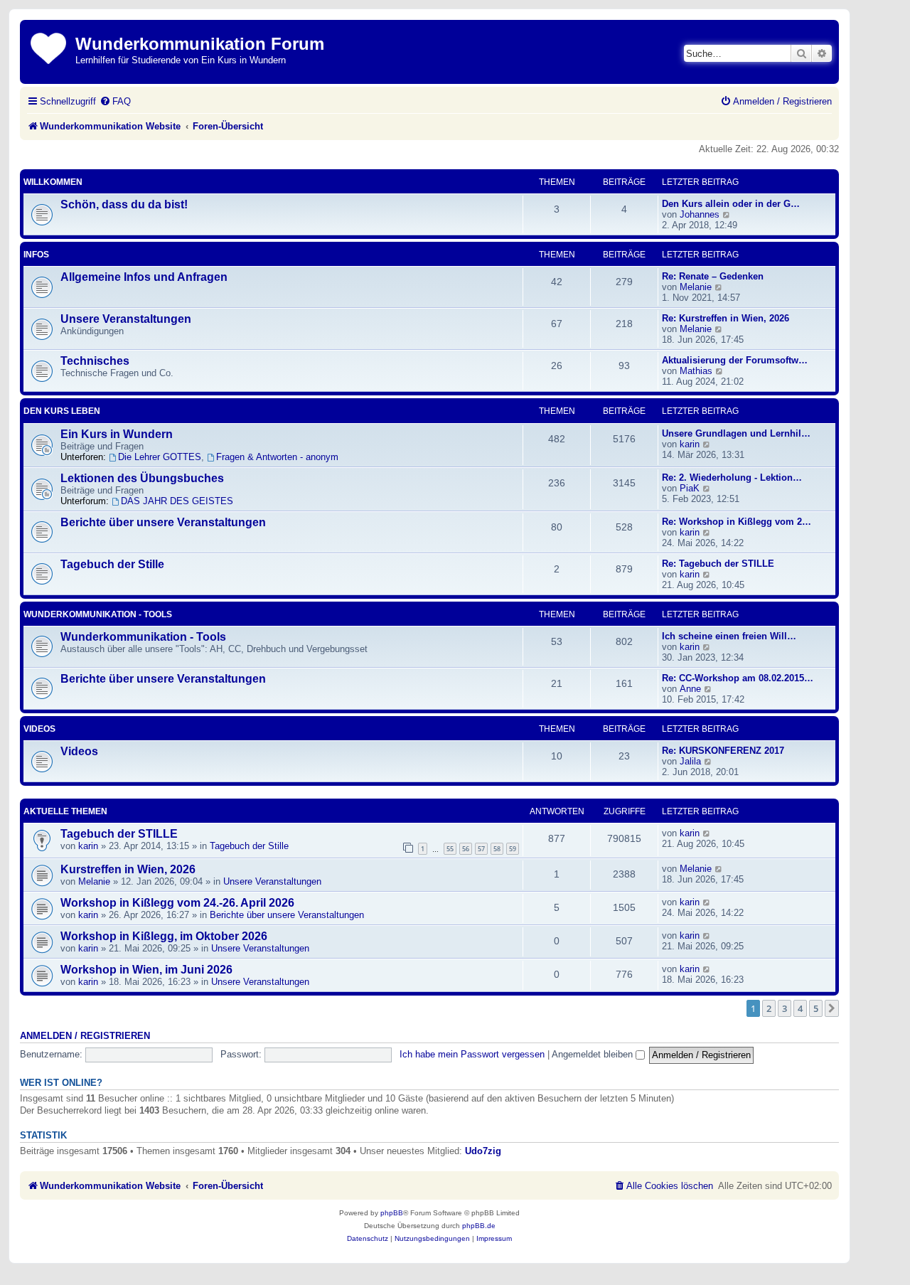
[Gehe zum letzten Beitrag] (707, 833)
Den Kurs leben (61, 411)
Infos (36, 255)
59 (512, 848)
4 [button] (800, 1008)
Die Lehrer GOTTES (159, 457)
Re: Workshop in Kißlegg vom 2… (736, 521)
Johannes (699, 214)
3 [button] (784, 1008)
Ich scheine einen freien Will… (729, 636)
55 (450, 848)
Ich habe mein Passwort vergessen (472, 1054)
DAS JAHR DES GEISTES (177, 501)
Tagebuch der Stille (112, 564)
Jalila (690, 761)
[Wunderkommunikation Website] (49, 45)
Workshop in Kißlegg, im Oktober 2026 (163, 936)
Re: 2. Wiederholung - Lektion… (732, 477)
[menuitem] (115, 101)
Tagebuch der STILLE (119, 834)
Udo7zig (483, 1151)
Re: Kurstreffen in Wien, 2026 (725, 318)
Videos (39, 729)
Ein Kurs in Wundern (116, 434)
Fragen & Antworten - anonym (277, 457)
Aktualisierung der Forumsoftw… (735, 360)
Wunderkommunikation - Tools (97, 614)
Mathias (696, 371)
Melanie (696, 287)
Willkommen (52, 182)
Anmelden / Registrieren (85, 1036)
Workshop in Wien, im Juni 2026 (146, 970)
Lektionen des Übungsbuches (142, 478)
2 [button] (768, 1008)
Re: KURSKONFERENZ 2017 (723, 750)
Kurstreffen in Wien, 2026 (128, 869)
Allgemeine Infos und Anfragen (144, 277)
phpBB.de (479, 1226)
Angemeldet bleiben (594, 1054)
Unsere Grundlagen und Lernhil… (736, 433)
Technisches (94, 361)
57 (481, 848)
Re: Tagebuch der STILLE (718, 563)
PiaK (690, 488)
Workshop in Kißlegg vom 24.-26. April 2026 (177, 903)
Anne (690, 688)
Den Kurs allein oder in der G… (731, 203)
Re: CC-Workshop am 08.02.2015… (737, 678)
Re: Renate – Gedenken (713, 276)
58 (496, 848)
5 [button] (815, 1008)
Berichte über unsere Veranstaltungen (163, 522)
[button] (832, 1008)
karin (690, 444)
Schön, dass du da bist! (124, 204)
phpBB (391, 1213)
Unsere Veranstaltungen (125, 319)
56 (465, 848)
